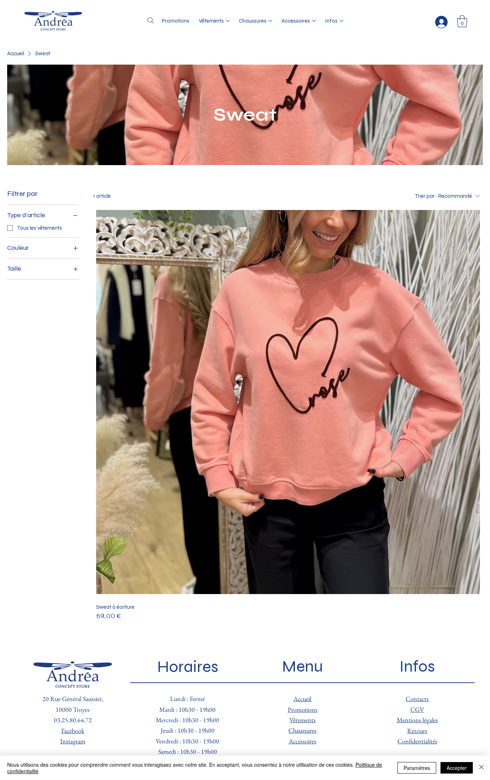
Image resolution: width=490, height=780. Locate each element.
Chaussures (302, 730)
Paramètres (417, 767)
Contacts (417, 699)
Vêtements (302, 720)
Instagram (72, 741)
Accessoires (302, 741)
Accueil (302, 699)
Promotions (302, 709)
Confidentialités (417, 741)
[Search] (150, 20)
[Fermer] (481, 767)
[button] (462, 21)
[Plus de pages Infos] (341, 21)
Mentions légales (417, 720)
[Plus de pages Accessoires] (314, 21)
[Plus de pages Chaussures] (270, 21)
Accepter (457, 767)
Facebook (72, 731)
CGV (417, 709)
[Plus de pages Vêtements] (228, 21)
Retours (417, 731)
